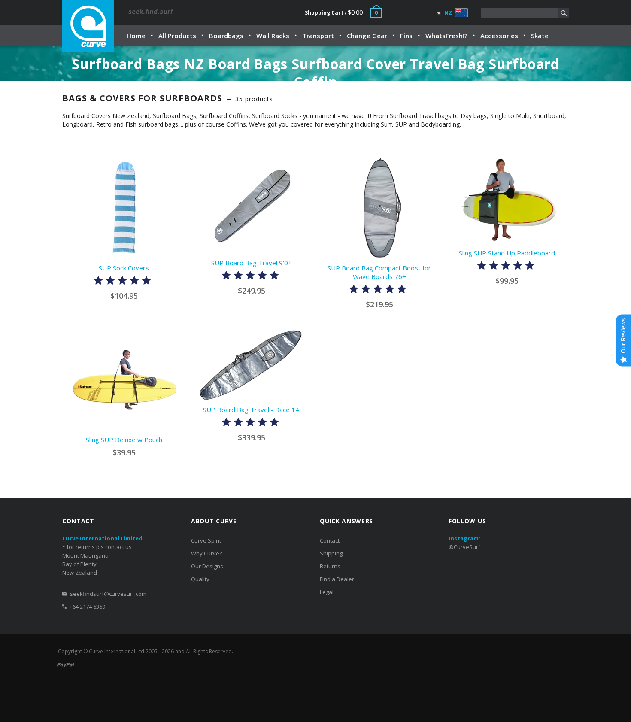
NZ (447, 12)
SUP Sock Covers (124, 268)
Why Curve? (206, 553)
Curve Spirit (206, 540)
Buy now (127, 423)
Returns (330, 566)
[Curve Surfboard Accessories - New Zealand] (88, 26)
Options (126, 252)
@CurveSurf (464, 547)
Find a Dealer (337, 579)
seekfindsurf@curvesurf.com (108, 594)
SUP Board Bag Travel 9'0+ (251, 262)
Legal (327, 592)
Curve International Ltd (116, 651)
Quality (200, 579)
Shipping (331, 553)
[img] (122, 281)
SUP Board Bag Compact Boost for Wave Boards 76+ (379, 272)
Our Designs (207, 566)
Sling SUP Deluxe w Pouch (124, 439)
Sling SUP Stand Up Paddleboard (507, 253)
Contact (330, 540)
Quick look (176, 251)
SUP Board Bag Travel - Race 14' (251, 409)
